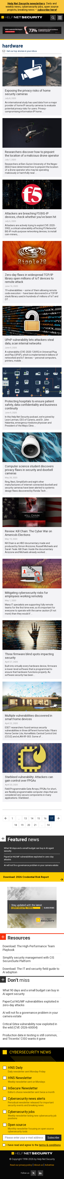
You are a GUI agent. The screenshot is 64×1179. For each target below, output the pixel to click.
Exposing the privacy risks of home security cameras (28, 92)
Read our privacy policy (21, 1165)
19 (22, 825)
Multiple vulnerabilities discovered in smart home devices (28, 717)
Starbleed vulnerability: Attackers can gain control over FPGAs (29, 778)
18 (15, 825)
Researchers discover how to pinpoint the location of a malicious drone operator (32, 153)
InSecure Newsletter (23, 1088)
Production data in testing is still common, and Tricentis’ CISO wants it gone (30, 1037)
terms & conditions (50, 1145)
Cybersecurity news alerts (26, 1099)
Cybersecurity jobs (21, 1112)
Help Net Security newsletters (26, 3)
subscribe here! (47, 9)
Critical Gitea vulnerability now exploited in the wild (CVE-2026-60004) (30, 1025)
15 (38, 818)
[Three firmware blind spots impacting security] (32, 635)
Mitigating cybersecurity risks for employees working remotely (26, 594)
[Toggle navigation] (60, 17)
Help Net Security (46, 1159)
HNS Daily (15, 1068)
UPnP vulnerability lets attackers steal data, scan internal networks (29, 341)
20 (28, 825)
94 (48, 825)
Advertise (49, 1165)
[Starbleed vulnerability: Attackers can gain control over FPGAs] (32, 758)
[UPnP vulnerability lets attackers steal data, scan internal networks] (32, 321)
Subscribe (53, 1137)
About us (38, 1165)
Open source (17, 1125)
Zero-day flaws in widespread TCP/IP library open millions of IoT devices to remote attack (29, 278)
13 (25, 818)
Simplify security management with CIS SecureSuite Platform (28, 959)
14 (32, 818)
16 (45, 818)
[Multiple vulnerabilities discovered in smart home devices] (32, 696)
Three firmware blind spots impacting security (29, 655)
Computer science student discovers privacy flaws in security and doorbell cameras (29, 469)
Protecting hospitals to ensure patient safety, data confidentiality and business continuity (31, 405)
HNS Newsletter (20, 1078)
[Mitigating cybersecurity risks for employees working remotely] (32, 573)
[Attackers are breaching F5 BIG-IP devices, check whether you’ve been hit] (32, 194)
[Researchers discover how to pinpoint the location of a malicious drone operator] (32, 133)
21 (35, 825)
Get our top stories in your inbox (22, 51)
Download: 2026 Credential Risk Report (26, 877)
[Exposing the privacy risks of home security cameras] (32, 71)
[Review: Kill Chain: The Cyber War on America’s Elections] (32, 512)
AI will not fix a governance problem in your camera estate (31, 865)
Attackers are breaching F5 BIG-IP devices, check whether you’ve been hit (30, 215)
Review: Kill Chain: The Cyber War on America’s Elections (28, 533)
